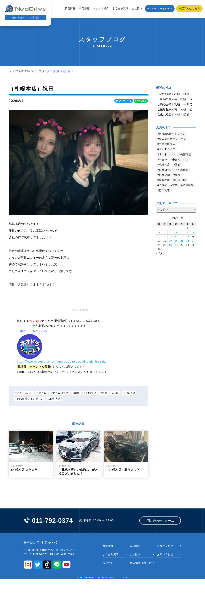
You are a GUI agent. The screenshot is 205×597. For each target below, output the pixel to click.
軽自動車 (164, 190)
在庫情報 (183, 169)
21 (181, 240)
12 (170, 236)
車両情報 (84, 8)
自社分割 (164, 175)
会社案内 (137, 8)
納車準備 (54, 398)
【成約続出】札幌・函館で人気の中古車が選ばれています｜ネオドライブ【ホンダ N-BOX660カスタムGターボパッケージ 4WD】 (176, 104)
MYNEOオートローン (172, 133)
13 (176, 236)
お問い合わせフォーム (159, 520)
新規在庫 (164, 180)
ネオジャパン (41, 542)
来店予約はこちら (189, 8)
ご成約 (163, 185)
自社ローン (166, 169)
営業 (104, 392)
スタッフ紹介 (101, 8)
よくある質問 (120, 8)
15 (187, 236)
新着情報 (70, 8)
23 (193, 240)
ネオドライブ (167, 149)
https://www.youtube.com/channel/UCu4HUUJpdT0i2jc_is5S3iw (61, 361)
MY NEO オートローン (159, 8)
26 (170, 245)
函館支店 (91, 392)
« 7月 (159, 253)
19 (170, 240)
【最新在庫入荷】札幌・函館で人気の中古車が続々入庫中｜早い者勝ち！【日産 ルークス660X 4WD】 (176, 109)
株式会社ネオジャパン (30, 398)
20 (176, 240)
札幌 (116, 392)
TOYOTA (180, 180)
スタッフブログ (40, 71)
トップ (13, 71)
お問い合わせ (165, 554)
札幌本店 (129, 392)
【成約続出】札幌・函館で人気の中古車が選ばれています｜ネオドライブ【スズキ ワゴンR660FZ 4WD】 (176, 94)
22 (187, 240)
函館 (77, 392)
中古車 (42, 392)
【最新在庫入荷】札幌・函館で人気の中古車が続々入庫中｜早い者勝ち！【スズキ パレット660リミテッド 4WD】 (176, 99)
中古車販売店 (60, 392)
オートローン (167, 154)
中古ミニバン (24, 392)
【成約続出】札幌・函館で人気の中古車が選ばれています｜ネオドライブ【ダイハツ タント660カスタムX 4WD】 (176, 114)
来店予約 (107, 562)
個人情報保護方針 (141, 562)
